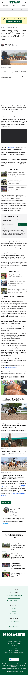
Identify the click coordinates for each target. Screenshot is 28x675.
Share (4, 71)
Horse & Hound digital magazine (14, 600)
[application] (14, 136)
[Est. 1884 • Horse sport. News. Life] (14, 2)
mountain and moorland (14, 164)
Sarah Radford (5, 570)
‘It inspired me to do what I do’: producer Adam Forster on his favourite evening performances (14, 425)
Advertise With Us (14, 613)
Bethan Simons (6, 560)
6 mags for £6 (13, 9)
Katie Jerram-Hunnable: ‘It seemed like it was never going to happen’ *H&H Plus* (14, 453)
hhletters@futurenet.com (11, 367)
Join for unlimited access (14, 21)
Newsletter (24, 71)
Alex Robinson (9, 44)
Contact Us (14, 611)
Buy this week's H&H (14, 639)
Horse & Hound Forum (14, 626)
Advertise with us (14, 650)
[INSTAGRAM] (19, 508)
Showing (15, 27)
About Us (14, 608)
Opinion (17, 45)
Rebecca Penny (6, 551)
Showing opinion (6, 502)
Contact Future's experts (14, 641)
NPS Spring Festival (11, 147)
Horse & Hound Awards (14, 621)
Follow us (16, 71)
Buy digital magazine (14, 643)
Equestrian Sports (6, 27)
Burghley (21, 9)
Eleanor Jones (5, 578)
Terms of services (20, 228)
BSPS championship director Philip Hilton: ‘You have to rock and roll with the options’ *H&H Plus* (13, 477)
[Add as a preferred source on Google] (14, 659)
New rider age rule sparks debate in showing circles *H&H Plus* (13, 400)
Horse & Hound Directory (14, 624)
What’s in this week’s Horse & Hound (14, 595)
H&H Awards (4, 9)
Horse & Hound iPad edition (14, 598)
